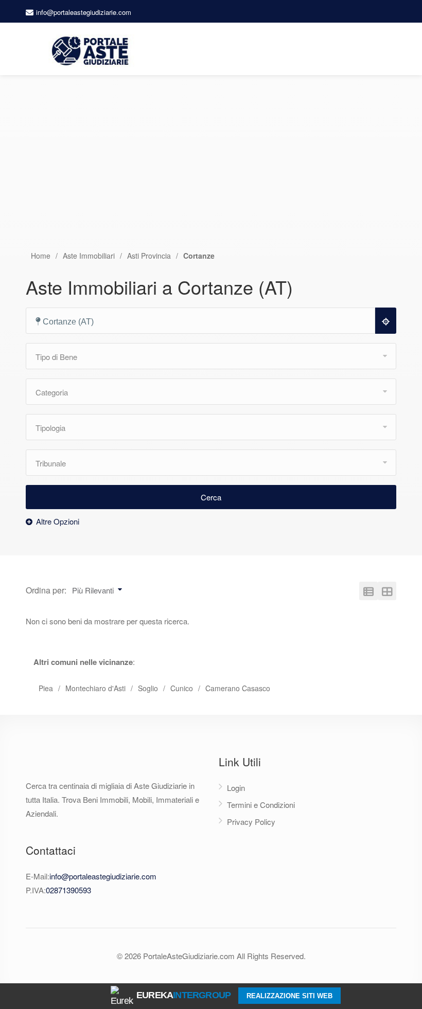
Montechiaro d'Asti (95, 688)
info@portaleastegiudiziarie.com (83, 12)
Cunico (181, 688)
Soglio (148, 688)
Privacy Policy (251, 821)
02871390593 (68, 890)
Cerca (211, 497)
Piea (46, 688)
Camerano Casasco (237, 688)
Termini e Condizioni (261, 804)
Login (236, 787)
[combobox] (205, 321)
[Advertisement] (211, 173)
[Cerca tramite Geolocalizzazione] (385, 321)
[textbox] (205, 321)
